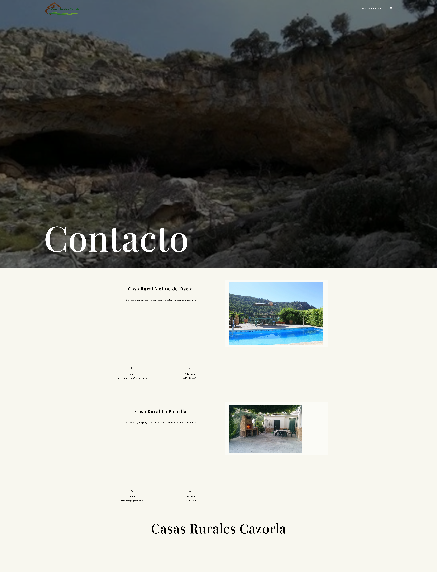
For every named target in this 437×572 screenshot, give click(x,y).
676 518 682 (190, 501)
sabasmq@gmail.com (132, 501)
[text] (160, 294)
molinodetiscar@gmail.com (132, 378)
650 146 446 (189, 378)
